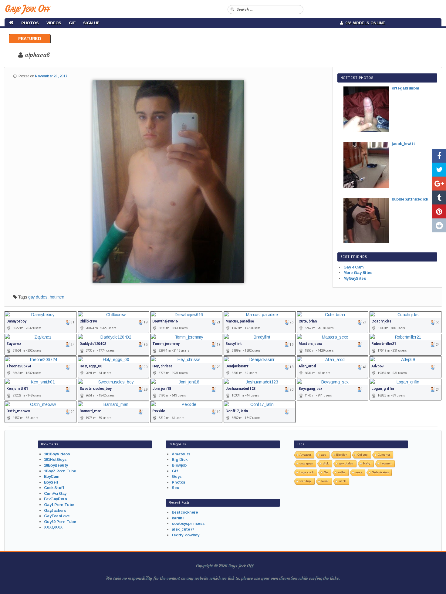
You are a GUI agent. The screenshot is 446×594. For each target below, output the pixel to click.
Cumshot (384, 454)
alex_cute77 (183, 529)
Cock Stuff (54, 487)
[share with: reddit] (439, 225)
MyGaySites (354, 278)
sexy (358, 472)
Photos (30, 23)
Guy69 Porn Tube (60, 521)
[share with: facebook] (439, 156)
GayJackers (55, 510)
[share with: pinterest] (439, 211)
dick (326, 463)
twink (325, 481)
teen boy (305, 481)
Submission (380, 472)
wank (342, 481)
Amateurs (181, 454)
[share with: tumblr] (439, 197)
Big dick (341, 454)
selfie (341, 472)
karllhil (178, 518)
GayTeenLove (57, 516)
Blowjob (179, 465)
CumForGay (55, 493)
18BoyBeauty (56, 465)
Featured (29, 38)
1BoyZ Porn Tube (60, 471)
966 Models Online (364, 23)
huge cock (306, 472)
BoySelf (51, 482)
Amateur (305, 454)
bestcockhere (185, 512)
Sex (175, 487)
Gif (72, 23)
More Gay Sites (358, 272)
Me (326, 472)
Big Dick (180, 459)
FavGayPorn (55, 499)
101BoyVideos (57, 454)
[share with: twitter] (439, 170)
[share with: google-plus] (439, 184)
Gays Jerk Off (27, 8)
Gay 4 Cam (353, 267)
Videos (53, 23)
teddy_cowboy (185, 535)
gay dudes (37, 297)
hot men (57, 297)
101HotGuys (55, 459)
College (362, 454)
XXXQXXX (53, 527)
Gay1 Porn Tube (59, 504)
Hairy (366, 463)
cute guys (306, 463)
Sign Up (91, 23)
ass (323, 454)
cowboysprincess (188, 523)
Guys (176, 476)
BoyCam (51, 476)
